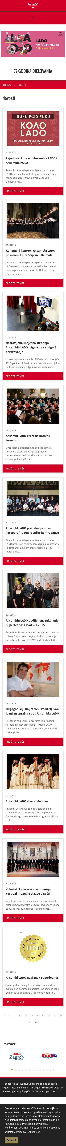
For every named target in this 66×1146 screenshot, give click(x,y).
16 (37, 1015)
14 (26, 1015)
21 (30, 1022)
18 (49, 1015)
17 (43, 1015)
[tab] (12, 1070)
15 (31, 1015)
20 (60, 1015)
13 (20, 1015)
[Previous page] (5, 1015)
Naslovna (6, 84)
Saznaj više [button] (33, 1132)
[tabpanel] (47, 1056)
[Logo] (33, 5)
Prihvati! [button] (11, 1140)
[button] (33, 17)
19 (54, 1015)
